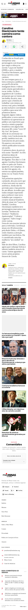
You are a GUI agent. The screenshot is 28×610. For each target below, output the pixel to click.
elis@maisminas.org (10, 41)
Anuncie (4, 542)
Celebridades (8, 21)
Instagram (10, 277)
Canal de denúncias (9, 563)
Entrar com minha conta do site (14, 456)
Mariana (4, 507)
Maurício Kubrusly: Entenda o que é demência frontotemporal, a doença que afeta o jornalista (13, 361)
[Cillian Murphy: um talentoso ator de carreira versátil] (14, 399)
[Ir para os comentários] (13, 40)
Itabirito (4, 503)
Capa (3, 21)
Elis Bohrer (9, 40)
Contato (4, 529)
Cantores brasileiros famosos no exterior (13, 386)
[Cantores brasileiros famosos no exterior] (14, 375)
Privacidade (5, 533)
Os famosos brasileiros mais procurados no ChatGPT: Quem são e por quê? (14, 335)
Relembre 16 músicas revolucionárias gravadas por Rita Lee (13, 434)
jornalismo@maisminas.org (12, 550)
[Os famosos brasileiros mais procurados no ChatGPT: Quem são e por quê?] (14, 323)
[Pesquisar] (2, 4)
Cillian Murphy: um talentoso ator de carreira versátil (13, 410)
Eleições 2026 (19, 9)
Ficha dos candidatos (7, 9)
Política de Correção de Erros (10, 537)
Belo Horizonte (6, 516)
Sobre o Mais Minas (7, 524)
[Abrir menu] (5, 4)
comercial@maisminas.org (11, 555)
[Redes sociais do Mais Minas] (26, 4)
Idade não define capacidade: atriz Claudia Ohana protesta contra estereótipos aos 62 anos (13, 309)
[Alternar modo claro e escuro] (23, 4)
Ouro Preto (5, 511)
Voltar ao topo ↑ (23, 606)
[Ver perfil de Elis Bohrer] (4, 266)
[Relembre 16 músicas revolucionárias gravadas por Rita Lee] (14, 422)
